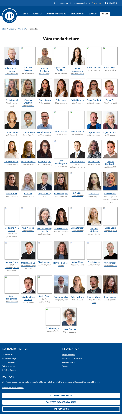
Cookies (65, 366)
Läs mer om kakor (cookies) (13, 388)
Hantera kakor (61, 409)
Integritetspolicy (68, 355)
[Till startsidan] (9, 16)
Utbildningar (77, 14)
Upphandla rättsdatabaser (72, 359)
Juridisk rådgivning (56, 14)
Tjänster (37, 14)
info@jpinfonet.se (9, 370)
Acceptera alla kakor (61, 396)
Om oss (105, 14)
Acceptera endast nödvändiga (61, 402)
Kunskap (93, 14)
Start (26, 14)
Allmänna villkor (68, 362)
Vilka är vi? (22, 29)
